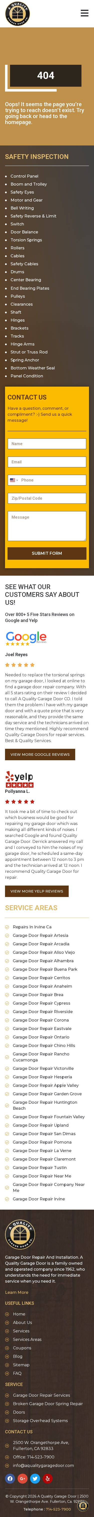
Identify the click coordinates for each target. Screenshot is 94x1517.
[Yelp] (48, 1479)
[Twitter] (35, 1479)
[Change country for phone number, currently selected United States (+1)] (14, 480)
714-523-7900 (58, 1509)
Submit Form (47, 553)
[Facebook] (10, 1479)
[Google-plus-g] (23, 1479)
